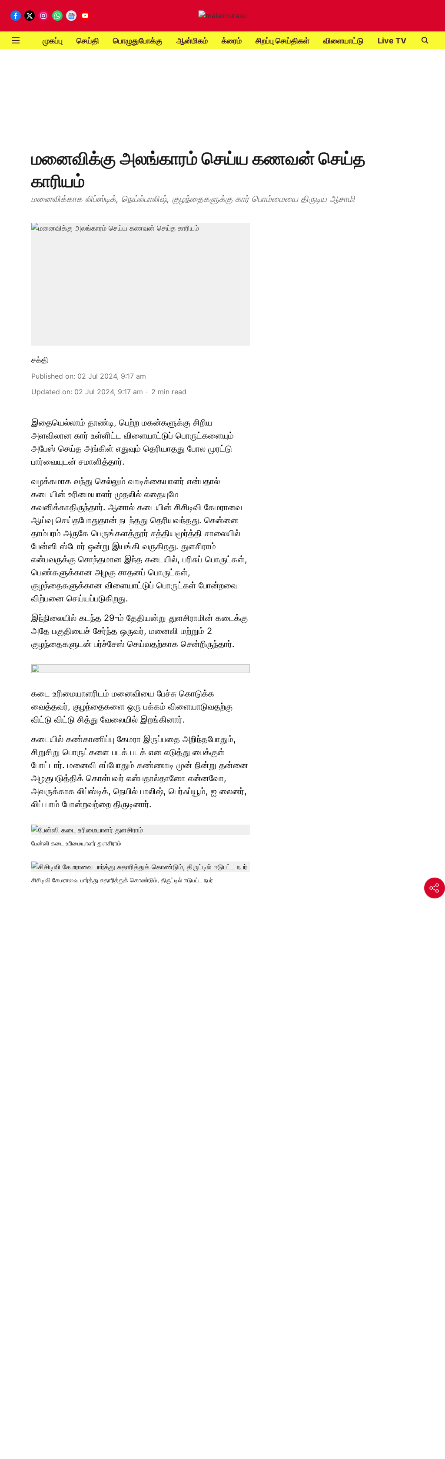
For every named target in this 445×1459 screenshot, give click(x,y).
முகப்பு (53, 40)
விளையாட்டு (343, 40)
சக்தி (39, 359)
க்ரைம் (232, 40)
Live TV (392, 40)
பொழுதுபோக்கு (138, 40)
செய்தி (87, 40)
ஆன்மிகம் (192, 40)
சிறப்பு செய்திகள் (282, 40)
